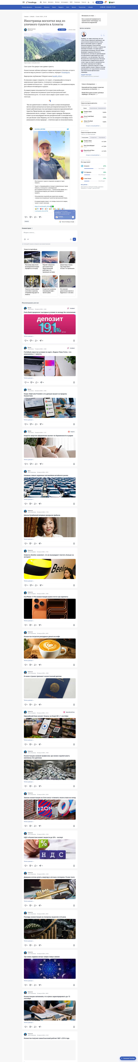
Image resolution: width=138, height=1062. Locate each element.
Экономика (38, 7)
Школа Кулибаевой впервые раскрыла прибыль (42, 515)
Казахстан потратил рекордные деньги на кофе (42, 636)
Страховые (77, 2)
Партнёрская (102, 137)
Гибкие (85, 108)
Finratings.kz (66, 72)
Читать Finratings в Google (68, 221)
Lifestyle (90, 7)
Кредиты (61, 7)
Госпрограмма (85, 137)
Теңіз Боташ (31, 309)
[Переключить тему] (88, 2)
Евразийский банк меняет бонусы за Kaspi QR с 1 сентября (46, 716)
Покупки (31, 12)
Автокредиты (64, 2)
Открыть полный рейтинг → (93, 125)
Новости (84, 2)
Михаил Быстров (32, 29)
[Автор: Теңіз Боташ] (25, 308)
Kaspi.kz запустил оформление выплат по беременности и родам (48, 436)
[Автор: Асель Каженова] (25, 471)
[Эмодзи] (71, 239)
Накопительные (93, 108)
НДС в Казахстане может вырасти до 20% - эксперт (43, 837)
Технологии (82, 7)
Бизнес (74, 7)
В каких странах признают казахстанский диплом (42, 676)
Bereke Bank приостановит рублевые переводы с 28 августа (93, 93)
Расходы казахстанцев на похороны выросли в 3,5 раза (45, 917)
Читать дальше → (29, 336)
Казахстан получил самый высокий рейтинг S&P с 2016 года (46, 1038)
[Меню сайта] (23, 2)
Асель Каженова (32, 472)
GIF (28, 239)
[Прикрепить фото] (25, 239)
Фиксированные (102, 108)
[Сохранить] (74, 340)
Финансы (47, 7)
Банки (44, 2)
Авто (67, 7)
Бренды (24, 12)
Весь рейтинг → (85, 184)
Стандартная (93, 137)
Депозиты (50, 2)
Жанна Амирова (32, 551)
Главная (26, 16)
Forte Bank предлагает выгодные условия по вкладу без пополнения (49, 312)
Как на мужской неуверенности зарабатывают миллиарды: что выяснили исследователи (91, 20)
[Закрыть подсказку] (74, 211)
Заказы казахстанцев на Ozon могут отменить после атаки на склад (50, 798)
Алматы (27, 221)
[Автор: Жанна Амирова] (25, 551)
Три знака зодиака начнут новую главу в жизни (42, 957)
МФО (71, 2)
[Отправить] (74, 239)
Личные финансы (27, 7)
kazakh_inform (57, 76)
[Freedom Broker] (111, 2)
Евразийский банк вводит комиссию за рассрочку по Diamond (93, 88)
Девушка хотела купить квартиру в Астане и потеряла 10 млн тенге (49, 877)
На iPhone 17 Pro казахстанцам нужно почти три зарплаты (46, 597)
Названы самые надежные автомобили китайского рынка (46, 475)
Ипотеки (57, 2)
